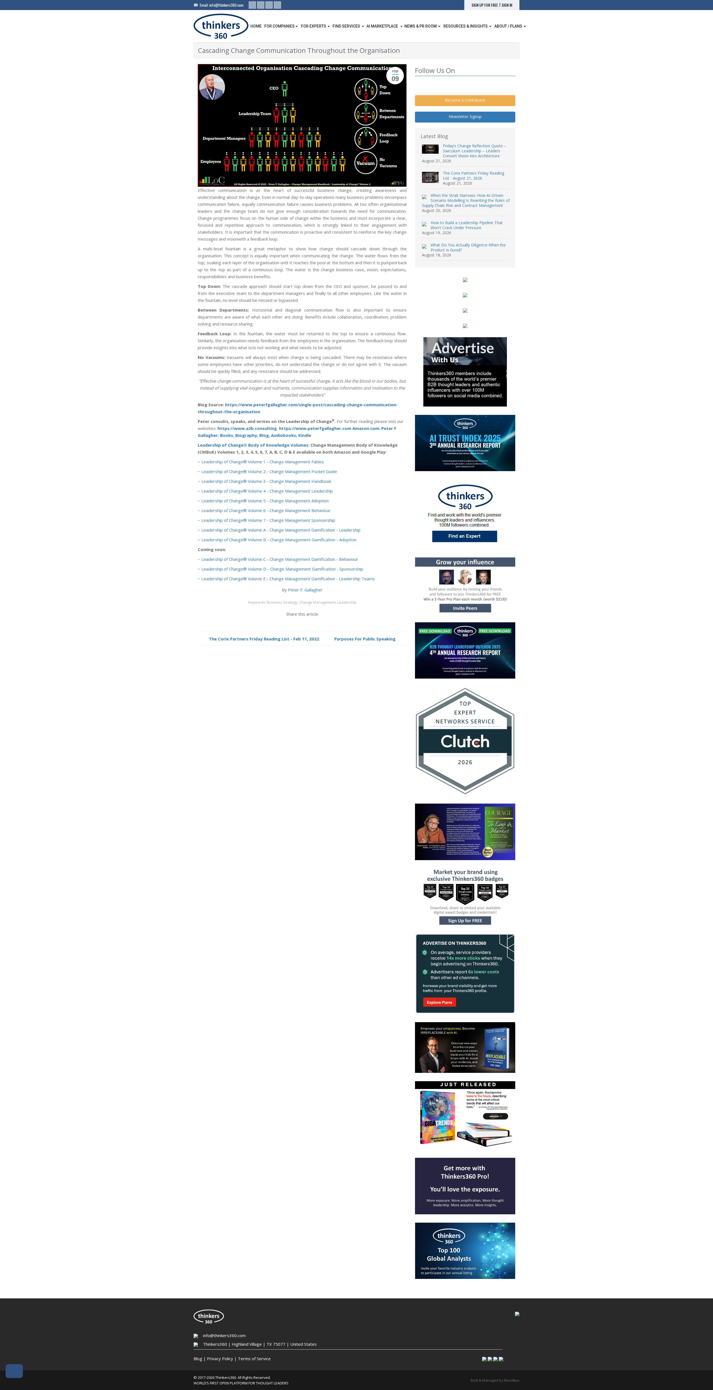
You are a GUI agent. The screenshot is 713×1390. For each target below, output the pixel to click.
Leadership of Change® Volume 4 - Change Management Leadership (267, 491)
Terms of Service (254, 1358)
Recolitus (511, 1380)
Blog (198, 1358)
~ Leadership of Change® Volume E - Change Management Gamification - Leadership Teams (286, 578)
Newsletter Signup (465, 116)
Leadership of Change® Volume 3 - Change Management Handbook (266, 481)
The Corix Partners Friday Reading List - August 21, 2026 (473, 175)
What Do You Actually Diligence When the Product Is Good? (468, 247)
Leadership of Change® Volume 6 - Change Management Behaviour (266, 510)
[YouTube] (277, 5)
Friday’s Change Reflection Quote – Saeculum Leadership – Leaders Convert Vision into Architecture (474, 150)
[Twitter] (260, 5)
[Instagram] (269, 5)
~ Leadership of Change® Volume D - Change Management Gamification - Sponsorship (280, 569)
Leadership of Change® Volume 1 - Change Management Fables (262, 461)
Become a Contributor (465, 100)
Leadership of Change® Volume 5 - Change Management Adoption (265, 500)
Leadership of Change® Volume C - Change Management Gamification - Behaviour (279, 559)
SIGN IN (507, 5)
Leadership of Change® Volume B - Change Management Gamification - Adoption (278, 539)
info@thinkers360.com (226, 5)
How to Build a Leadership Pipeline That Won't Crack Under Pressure (467, 225)
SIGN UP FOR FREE (485, 5)
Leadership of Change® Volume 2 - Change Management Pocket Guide (269, 471)
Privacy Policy (220, 1358)
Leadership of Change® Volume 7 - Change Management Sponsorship (268, 520)
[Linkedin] (252, 5)
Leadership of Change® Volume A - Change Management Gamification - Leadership (280, 530)
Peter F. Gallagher (305, 590)
